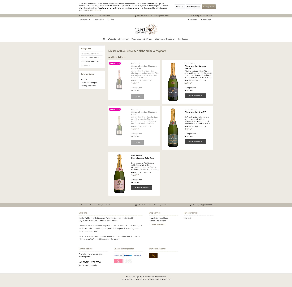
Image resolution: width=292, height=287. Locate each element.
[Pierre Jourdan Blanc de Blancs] (173, 81)
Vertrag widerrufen (88, 86)
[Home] (104, 39)
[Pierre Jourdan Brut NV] (173, 127)
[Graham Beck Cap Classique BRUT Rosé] (119, 79)
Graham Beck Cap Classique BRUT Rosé (144, 67)
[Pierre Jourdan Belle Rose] (119, 173)
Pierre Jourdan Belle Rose (142, 158)
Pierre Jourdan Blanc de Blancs (195, 67)
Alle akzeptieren (193, 7)
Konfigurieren (208, 7)
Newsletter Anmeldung (159, 218)
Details (137, 96)
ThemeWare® (166, 279)
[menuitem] (206, 19)
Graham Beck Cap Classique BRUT (144, 113)
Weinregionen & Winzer (90, 57)
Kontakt (84, 79)
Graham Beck (136, 63)
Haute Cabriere (191, 63)
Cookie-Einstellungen (89, 82)
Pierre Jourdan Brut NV (195, 112)
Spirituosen (85, 65)
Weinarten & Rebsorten (90, 53)
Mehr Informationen (93, 10)
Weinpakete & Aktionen (90, 61)
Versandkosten (161, 277)
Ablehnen (179, 7)
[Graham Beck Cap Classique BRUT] (119, 125)
